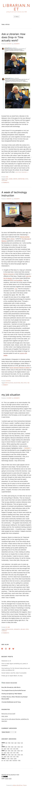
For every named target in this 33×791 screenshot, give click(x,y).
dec (17, 748)
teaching (4, 180)
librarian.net (16, 7)
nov (14, 748)
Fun (16, 288)
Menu (17, 16)
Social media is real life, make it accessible (14, 673)
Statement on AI (6, 661)
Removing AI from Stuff (8, 713)
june (15, 758)
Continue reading (21, 172)
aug (5, 748)
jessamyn (16, 43)
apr (15, 743)
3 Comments (5, 182)
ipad (22, 382)
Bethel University (9, 274)
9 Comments (5, 632)
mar (12, 743)
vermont (4, 630)
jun (22, 743)
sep (8, 748)
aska (6, 178)
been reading (11, 683)
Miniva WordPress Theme (20, 785)
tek (28, 382)
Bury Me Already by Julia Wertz (11, 687)
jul (2, 745)
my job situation (11, 394)
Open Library (10, 239)
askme (11, 178)
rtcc (26, 178)
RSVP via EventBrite (16, 280)
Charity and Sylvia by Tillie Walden (12, 693)
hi (6, 627)
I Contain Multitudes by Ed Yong (11, 702)
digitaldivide (9, 382)
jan (6, 743)
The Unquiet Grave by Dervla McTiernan (14, 690)
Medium (4, 241)
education (17, 382)
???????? (27, 448)
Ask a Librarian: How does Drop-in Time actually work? (13, 37)
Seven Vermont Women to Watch (19, 367)
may (19, 743)
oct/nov (15, 760)
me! (7, 176)
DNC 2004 (5, 716)
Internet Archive (24, 237)
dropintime (21, 178)
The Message (25, 239)
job (21, 629)
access (8, 380)
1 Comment (5, 384)
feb (9, 743)
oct (11, 748)
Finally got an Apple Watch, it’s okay (12, 675)
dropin (15, 178)
